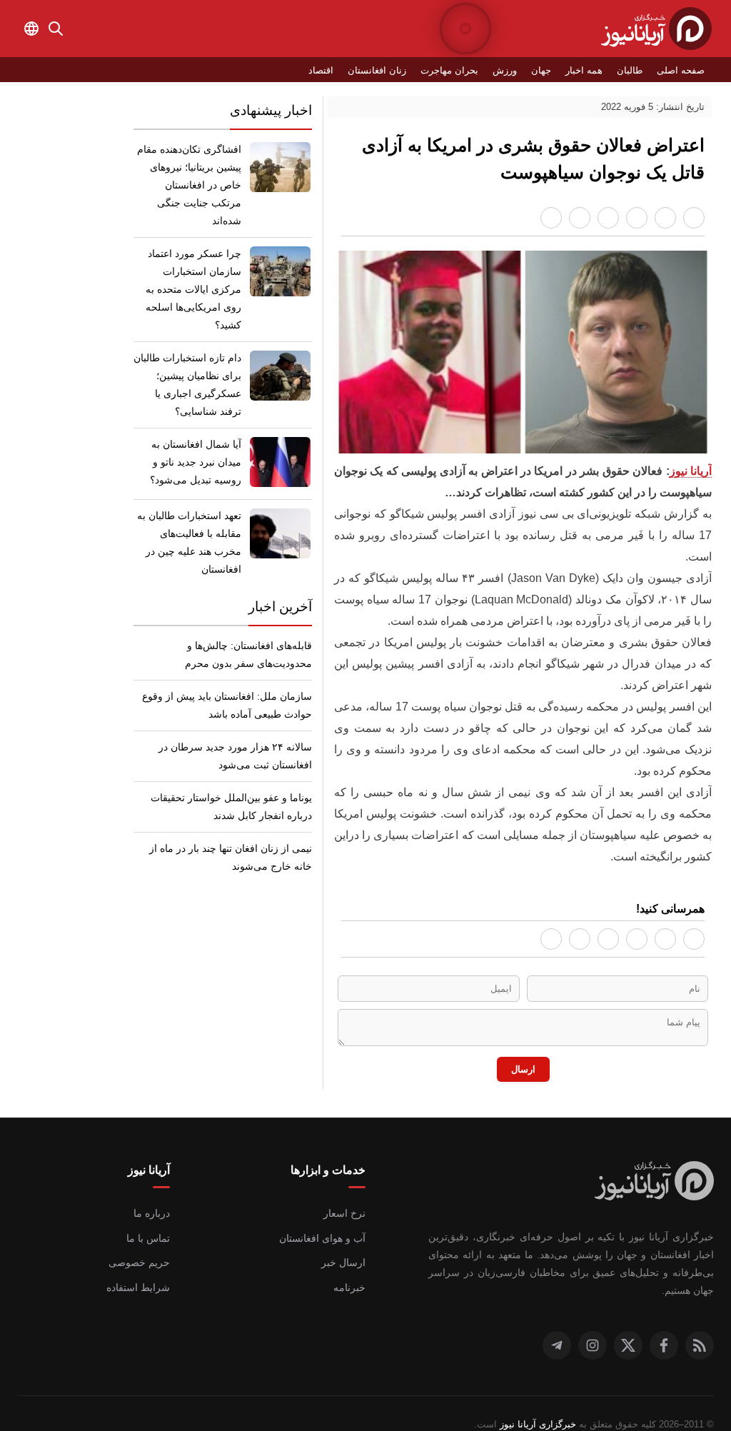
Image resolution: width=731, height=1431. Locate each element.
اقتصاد (347, 70)
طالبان (634, 70)
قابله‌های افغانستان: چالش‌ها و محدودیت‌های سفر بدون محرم (250, 619)
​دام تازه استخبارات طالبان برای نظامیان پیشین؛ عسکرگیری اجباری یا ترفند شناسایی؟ (190, 348)
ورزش (515, 70)
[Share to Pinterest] (608, 218)
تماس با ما (148, 1233)
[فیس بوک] (664, 1322)
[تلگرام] (557, 1322)
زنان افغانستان (399, 70)
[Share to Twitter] (636, 218)
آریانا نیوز (691, 472)
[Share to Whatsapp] (665, 218)
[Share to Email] (551, 218)
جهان (549, 70)
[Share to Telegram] (579, 218)
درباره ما (153, 1208)
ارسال (523, 1062)
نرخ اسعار (347, 1208)
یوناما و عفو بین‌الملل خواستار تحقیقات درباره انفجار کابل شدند (235, 771)
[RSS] (699, 1322)
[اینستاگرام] (592, 1322)
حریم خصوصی (142, 1257)
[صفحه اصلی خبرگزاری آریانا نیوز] (654, 1177)
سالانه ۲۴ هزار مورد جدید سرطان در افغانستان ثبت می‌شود (242, 720)
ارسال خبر (346, 1257)
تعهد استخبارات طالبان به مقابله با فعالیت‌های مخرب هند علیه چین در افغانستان (187, 506)
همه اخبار (591, 70)
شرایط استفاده (141, 1282)
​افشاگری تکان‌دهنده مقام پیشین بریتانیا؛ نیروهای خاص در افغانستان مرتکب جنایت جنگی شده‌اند (189, 176)
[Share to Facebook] (694, 218)
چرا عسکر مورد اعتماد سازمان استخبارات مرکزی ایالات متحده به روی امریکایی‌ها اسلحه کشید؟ (192, 262)
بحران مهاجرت (465, 70)
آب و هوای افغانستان (324, 1233)
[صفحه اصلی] (656, 28)
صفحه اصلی (682, 70)
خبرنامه (351, 1282)
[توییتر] (628, 1322)
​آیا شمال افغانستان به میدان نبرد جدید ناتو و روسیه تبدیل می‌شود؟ (198, 426)
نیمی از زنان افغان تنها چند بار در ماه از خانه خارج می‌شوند (225, 821)
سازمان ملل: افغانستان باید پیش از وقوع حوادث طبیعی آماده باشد (232, 669)
